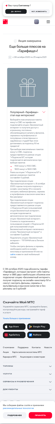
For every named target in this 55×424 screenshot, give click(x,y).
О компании (8, 347)
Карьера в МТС (10, 356)
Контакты (36, 347)
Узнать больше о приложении (16, 318)
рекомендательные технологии (18, 408)
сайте (12, 254)
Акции (6, 352)
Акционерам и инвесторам (32, 356)
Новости (48, 347)
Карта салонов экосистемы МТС (27, 352)
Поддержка (23, 347)
